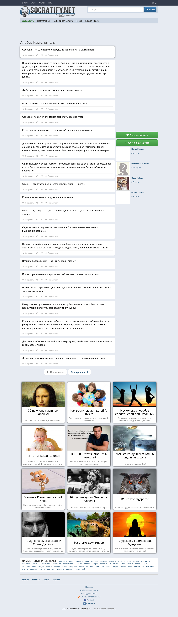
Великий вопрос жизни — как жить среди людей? (49, 260)
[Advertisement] (89, 32)
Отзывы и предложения (90, 596)
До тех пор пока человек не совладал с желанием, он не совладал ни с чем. (63, 358)
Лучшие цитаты (138, 135)
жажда (71, 561)
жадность (63, 561)
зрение (69, 568)
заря (34, 566)
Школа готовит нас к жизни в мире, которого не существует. (55, 103)
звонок (64, 566)
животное (26, 563)
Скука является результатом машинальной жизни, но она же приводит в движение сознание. (61, 228)
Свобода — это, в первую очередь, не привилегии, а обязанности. (58, 49)
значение (34, 568)
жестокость (146, 561)
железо (103, 561)
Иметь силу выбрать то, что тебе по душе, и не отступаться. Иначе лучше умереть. (63, 212)
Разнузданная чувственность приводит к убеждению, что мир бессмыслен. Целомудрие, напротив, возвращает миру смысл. (63, 305)
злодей (115, 566)
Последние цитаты (89, 593)
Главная (25, 579)
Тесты (49, 2)
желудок (112, 561)
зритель (77, 568)
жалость (79, 561)
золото (42, 568)
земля (81, 566)
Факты (41, 2)
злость (123, 566)
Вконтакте (90, 603)
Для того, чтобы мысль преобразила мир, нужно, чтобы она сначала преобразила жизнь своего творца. (67, 342)
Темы (79, 20)
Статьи (33, 2)
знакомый (149, 566)
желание (94, 561)
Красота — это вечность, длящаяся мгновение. (48, 197)
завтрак (95, 563)
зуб (83, 568)
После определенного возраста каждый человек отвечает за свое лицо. (61, 274)
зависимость (68, 563)
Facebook (90, 600)
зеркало (89, 566)
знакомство (139, 566)
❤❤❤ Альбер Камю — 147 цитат (46, 579)
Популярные (43, 20)
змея (130, 566)
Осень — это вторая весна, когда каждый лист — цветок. (53, 183)
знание (25, 568)
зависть (79, 563)
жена (120, 561)
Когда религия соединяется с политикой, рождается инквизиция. (57, 130)
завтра (87, 563)
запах (137, 563)
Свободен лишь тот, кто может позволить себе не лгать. (53, 116)
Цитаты (25, 2)
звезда (57, 566)
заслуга (41, 566)
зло (102, 566)
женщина (127, 561)
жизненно (46, 563)
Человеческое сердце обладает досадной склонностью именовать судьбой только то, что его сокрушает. (67, 289)
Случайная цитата (63, 20)
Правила (89, 587)
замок (122, 563)
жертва (136, 561)
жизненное (56, 563)
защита (49, 566)
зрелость (60, 568)
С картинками (92, 20)
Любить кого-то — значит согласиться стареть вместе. (52, 90)
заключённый (105, 563)
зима (97, 566)
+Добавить (28, 20)
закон (115, 563)
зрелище (51, 568)
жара (87, 561)
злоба (108, 566)
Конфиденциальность (89, 590)
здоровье (73, 566)
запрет (144, 563)
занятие (130, 563)
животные (36, 563)
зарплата (26, 566)
